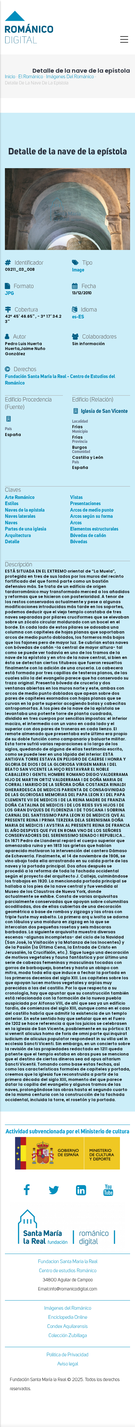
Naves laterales (20, 516)
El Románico (30, 76)
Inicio (10, 76)
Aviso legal (67, 1363)
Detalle (12, 541)
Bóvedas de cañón (88, 535)
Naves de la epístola (25, 510)
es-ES (78, 316)
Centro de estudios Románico (67, 1270)
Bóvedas (78, 541)
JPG (9, 293)
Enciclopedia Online (67, 1317)
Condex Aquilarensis (67, 1326)
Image (78, 270)
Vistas (76, 497)
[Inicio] (45, 27)
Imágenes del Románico (67, 1308)
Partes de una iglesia (25, 529)
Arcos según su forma (91, 516)
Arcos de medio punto (91, 510)
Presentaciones (85, 503)
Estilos (11, 503)
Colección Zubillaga (67, 1335)
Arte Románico (19, 497)
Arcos (76, 522)
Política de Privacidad (67, 1354)
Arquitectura (18, 535)
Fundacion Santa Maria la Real (67, 1261)
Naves (11, 522)
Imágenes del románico (70, 76)
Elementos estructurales (94, 529)
